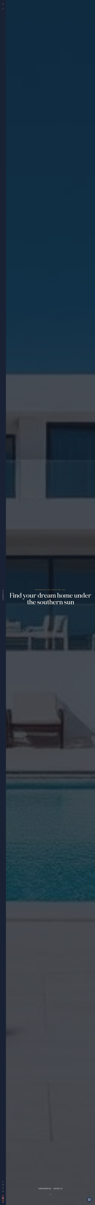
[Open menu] (3, 4)
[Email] (3, 1185)
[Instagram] (3, 1191)
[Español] (3, 1200)
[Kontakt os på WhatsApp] (89, 1199)
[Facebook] (3, 1188)
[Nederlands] (3, 1202)
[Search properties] (3, 8)
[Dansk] (3, 1196)
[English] (3, 1198)
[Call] (3, 1182)
